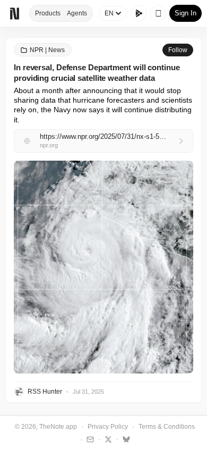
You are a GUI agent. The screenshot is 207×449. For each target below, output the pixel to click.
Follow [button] (177, 50)
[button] (103, 267)
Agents (77, 13)
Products (48, 13)
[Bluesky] (125, 439)
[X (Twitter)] (107, 439)
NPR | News (47, 50)
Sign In (185, 13)
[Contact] (89, 439)
